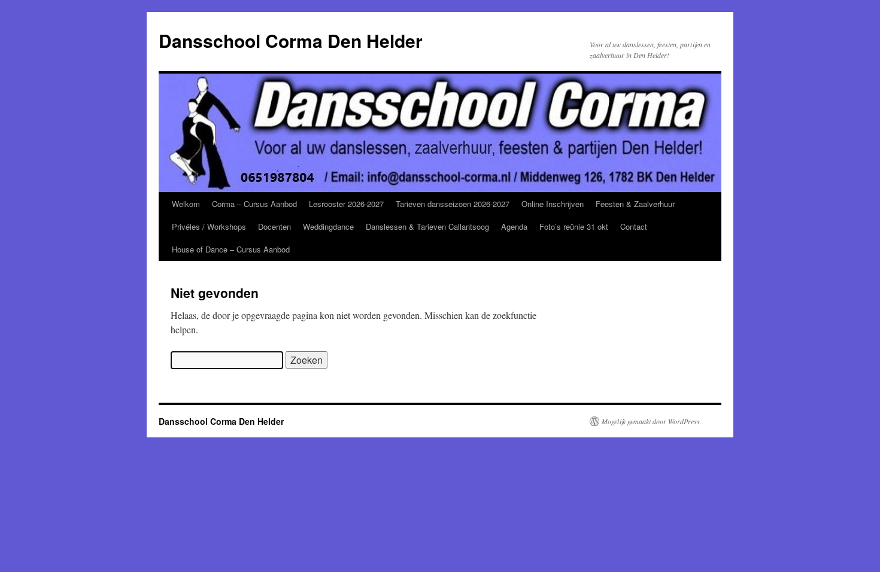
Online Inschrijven (552, 203)
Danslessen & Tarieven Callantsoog (427, 226)
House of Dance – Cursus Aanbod (231, 249)
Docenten (274, 226)
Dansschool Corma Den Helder (291, 40)
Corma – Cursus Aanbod (254, 203)
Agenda (514, 226)
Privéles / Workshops (209, 226)
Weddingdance (328, 226)
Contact (633, 226)
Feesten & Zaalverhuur (635, 203)
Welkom (186, 203)
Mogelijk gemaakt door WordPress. (652, 421)
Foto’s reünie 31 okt (573, 226)
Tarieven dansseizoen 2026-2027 (452, 203)
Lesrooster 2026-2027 (346, 203)
